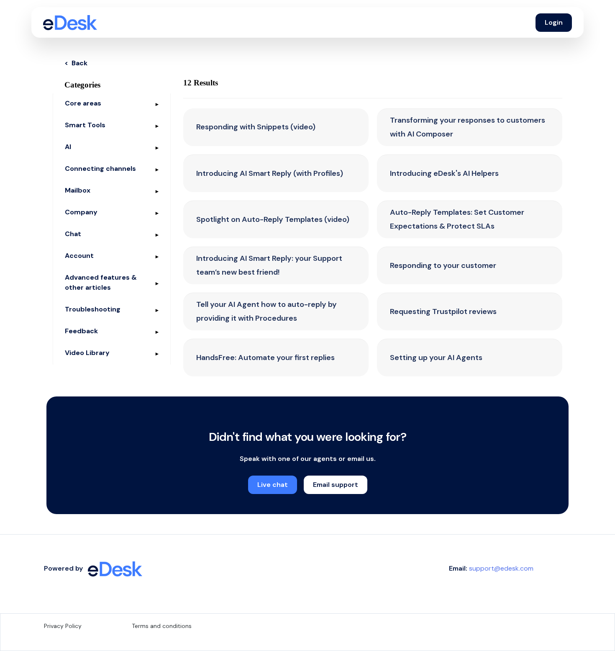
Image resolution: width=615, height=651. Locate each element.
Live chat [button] (272, 484)
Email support (335, 484)
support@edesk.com (501, 568)
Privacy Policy (63, 626)
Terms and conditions (162, 626)
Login (554, 22)
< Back (75, 63)
